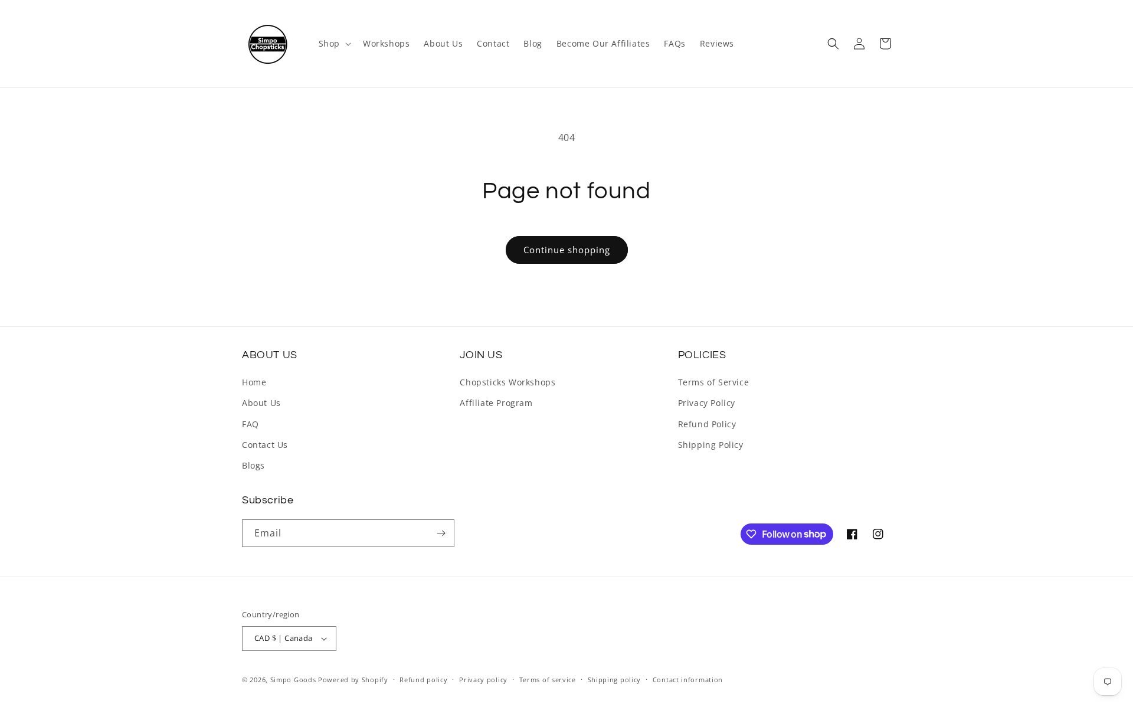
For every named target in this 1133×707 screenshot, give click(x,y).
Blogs (253, 465)
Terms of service (547, 679)
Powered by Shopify (353, 679)
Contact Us (265, 444)
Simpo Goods (293, 679)
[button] (334, 43)
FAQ (250, 424)
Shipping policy (614, 679)
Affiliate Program (496, 402)
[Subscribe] (441, 533)
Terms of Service (713, 382)
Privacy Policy (706, 402)
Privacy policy (483, 679)
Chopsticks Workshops (507, 382)
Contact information (688, 679)
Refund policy (423, 679)
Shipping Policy (711, 444)
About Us (261, 402)
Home (254, 382)
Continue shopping (566, 250)
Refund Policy (707, 424)
